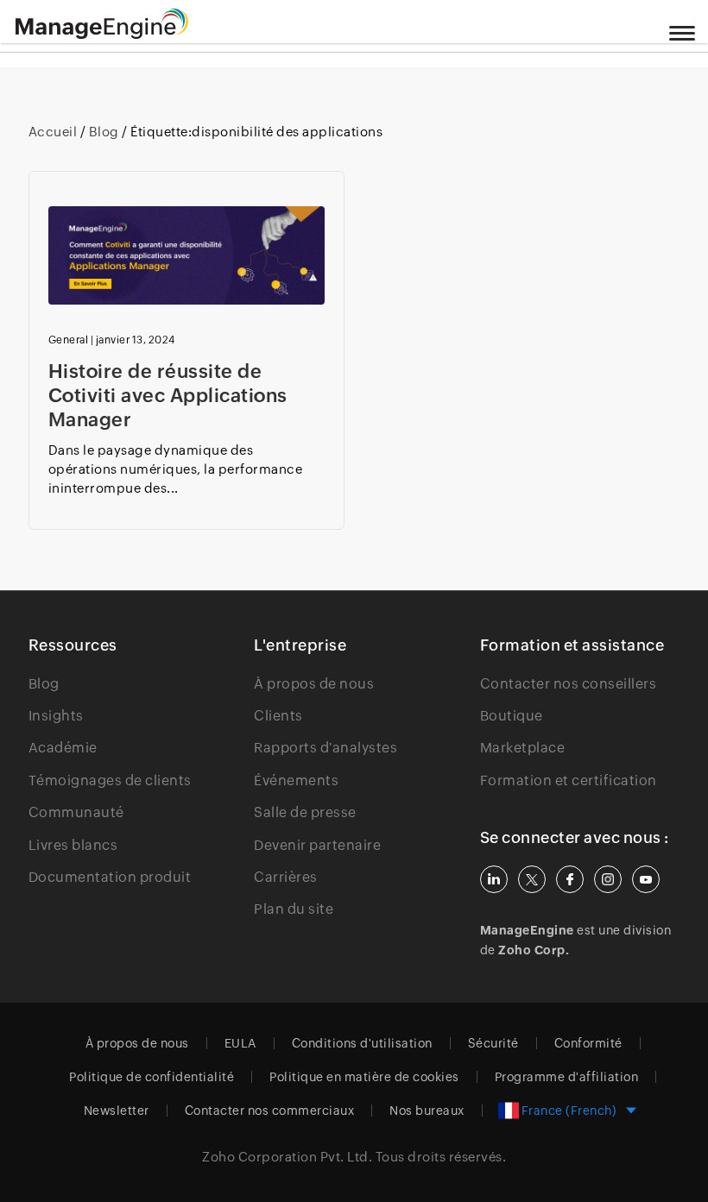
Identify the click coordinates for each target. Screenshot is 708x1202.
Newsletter (116, 1110)
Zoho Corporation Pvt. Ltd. (287, 1156)
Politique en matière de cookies (364, 1077)
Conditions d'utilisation (362, 1043)
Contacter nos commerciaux (270, 1110)
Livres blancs (73, 845)
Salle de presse (305, 812)
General (68, 340)
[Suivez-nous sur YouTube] (646, 879)
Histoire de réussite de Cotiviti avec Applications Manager (168, 396)
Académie (63, 747)
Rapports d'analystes (325, 747)
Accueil (54, 131)
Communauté (76, 812)
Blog (103, 131)
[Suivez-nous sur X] (532, 879)
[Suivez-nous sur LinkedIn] (494, 879)
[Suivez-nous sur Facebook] (570, 879)
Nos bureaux (427, 1110)
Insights (56, 716)
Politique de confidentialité (151, 1077)
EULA (240, 1043)
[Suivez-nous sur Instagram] (608, 879)
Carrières (286, 877)
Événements (296, 780)
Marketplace (523, 747)
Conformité (588, 1043)
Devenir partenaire (317, 845)
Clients (278, 716)
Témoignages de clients (110, 780)
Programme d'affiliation (567, 1077)
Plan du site (293, 909)
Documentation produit (110, 877)
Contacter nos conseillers (568, 684)
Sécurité (493, 1043)
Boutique (511, 716)
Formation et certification (568, 780)
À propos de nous (314, 684)
